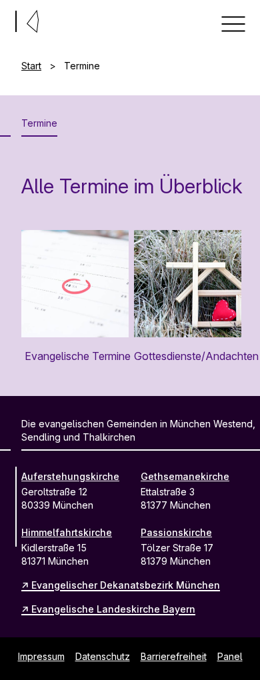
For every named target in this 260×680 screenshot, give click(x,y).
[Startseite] (5, 18)
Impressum (41, 656)
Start (31, 65)
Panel (230, 656)
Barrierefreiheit (174, 656)
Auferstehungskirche (70, 476)
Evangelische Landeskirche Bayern (113, 609)
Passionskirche (176, 532)
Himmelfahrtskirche (66, 532)
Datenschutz (102, 656)
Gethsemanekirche (185, 476)
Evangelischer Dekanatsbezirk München (125, 585)
